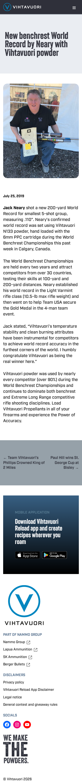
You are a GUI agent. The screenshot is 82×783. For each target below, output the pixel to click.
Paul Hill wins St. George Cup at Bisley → (64, 462)
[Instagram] (17, 724)
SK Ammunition (15, 657)
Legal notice (12, 697)
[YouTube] (27, 724)
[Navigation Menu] (74, 7)
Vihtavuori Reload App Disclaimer (28, 690)
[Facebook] (7, 724)
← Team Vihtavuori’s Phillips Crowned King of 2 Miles (24, 462)
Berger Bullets (14, 664)
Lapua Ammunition (17, 650)
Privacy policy (13, 682)
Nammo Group (14, 642)
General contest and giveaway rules (30, 705)
